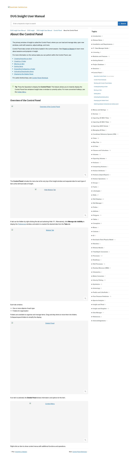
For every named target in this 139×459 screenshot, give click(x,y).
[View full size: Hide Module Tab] (49, 202)
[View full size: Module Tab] (49, 264)
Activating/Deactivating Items (101, 97)
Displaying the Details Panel (101, 100)
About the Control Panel (100, 76)
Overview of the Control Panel (25, 100)
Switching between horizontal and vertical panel (106, 104)
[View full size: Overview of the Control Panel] (49, 140)
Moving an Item (98, 90)
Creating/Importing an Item (101, 86)
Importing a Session (21, 452)
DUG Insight (31, 30)
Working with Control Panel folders (103, 83)
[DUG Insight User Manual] (17, 7)
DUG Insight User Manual (18, 30)
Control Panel (58, 30)
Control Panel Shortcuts (80, 452)
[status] (49, 59)
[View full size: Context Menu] (49, 421)
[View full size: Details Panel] (49, 357)
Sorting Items (97, 93)
